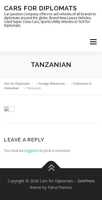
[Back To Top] (51, 168)
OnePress (86, 180)
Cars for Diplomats (40, 8)
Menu (92, 41)
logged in (31, 150)
